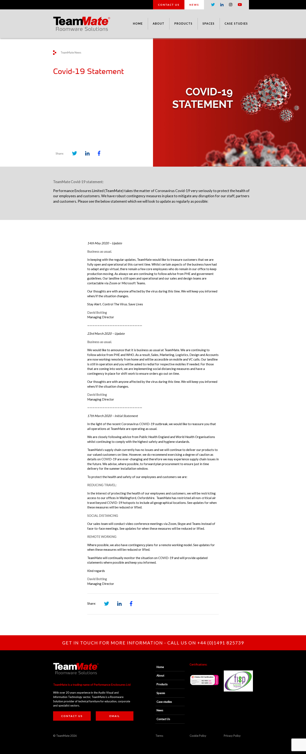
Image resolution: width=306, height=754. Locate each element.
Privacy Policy (232, 735)
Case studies (236, 23)
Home (138, 23)
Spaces (209, 23)
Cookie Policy (198, 735)
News (194, 4)
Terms (159, 735)
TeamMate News (71, 52)
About (158, 23)
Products (183, 23)
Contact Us (168, 4)
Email (114, 716)
